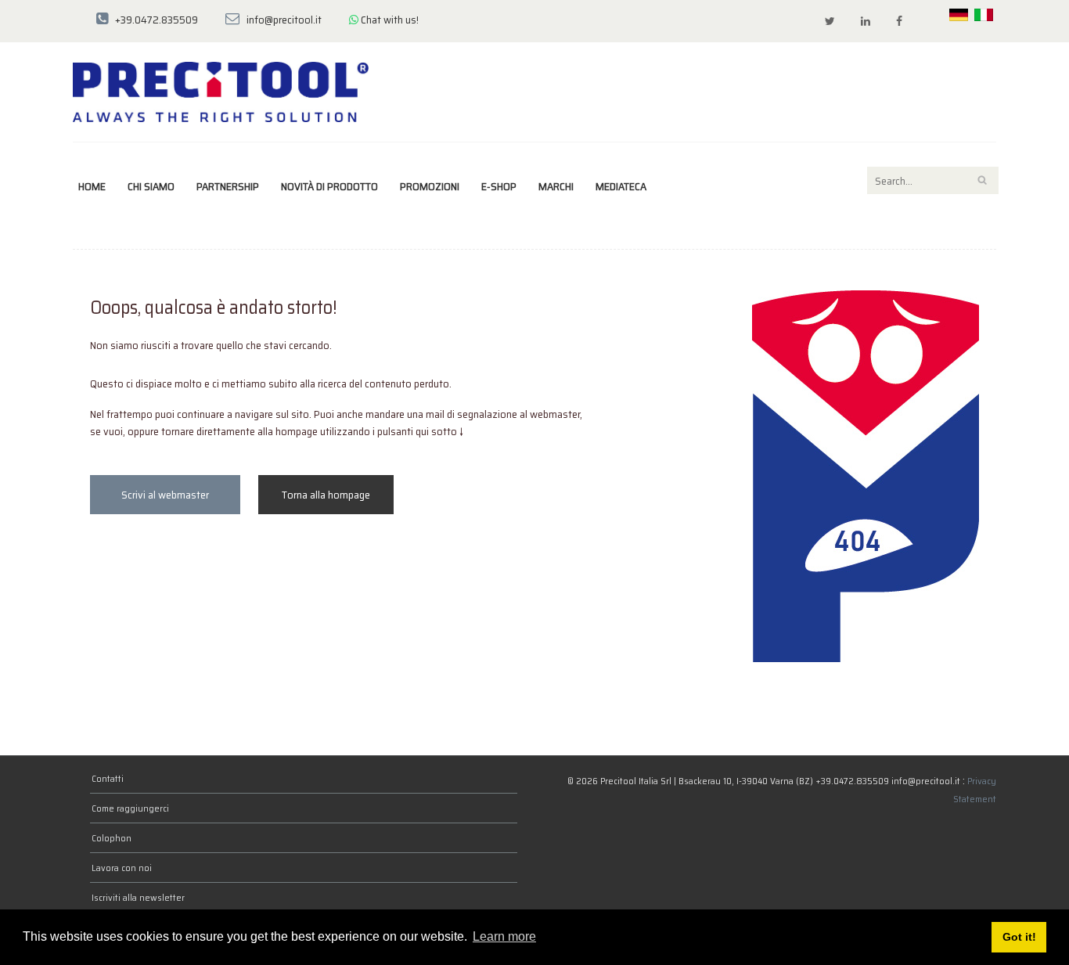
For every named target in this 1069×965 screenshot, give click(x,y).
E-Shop (499, 186)
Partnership (227, 186)
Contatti (108, 778)
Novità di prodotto (329, 186)
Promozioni (429, 186)
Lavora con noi (122, 867)
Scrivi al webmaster (165, 494)
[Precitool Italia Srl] (221, 90)
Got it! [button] (1019, 937)
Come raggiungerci (130, 808)
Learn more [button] (504, 936)
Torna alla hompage (326, 494)
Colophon (111, 837)
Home (92, 186)
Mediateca (621, 186)
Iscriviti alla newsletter (138, 897)
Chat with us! (388, 19)
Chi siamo (151, 186)
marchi (556, 186)
